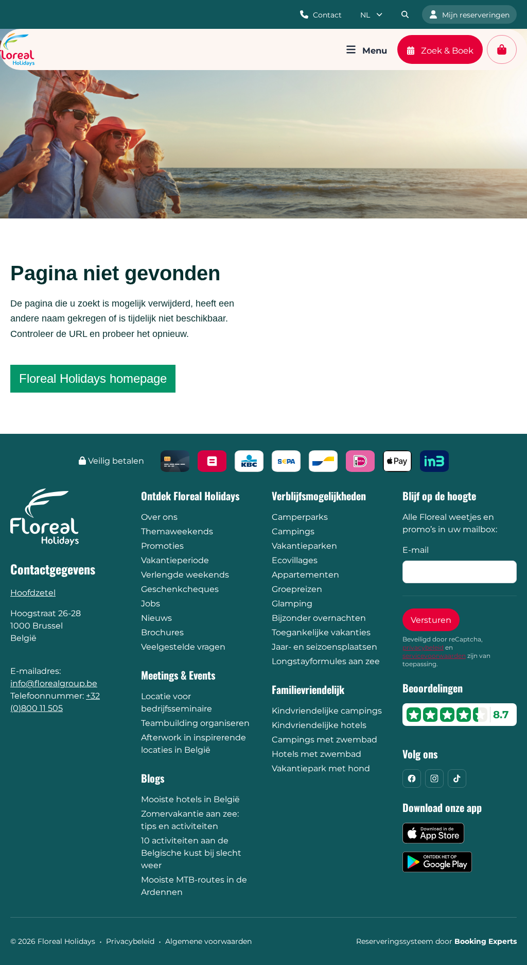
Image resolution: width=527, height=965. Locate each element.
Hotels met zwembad (316, 754)
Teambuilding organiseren (195, 723)
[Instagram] (434, 778)
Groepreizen (297, 589)
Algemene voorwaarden (208, 941)
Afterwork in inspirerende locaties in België (193, 744)
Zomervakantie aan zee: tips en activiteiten (190, 820)
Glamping (292, 603)
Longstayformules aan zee (326, 661)
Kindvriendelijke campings (327, 711)
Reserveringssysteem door (436, 941)
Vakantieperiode (175, 560)
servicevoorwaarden (434, 655)
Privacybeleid (130, 941)
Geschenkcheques (180, 589)
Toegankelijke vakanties (321, 632)
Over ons (159, 517)
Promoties (162, 546)
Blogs (152, 778)
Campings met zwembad (324, 739)
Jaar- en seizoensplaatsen (324, 647)
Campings (293, 531)
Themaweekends (177, 531)
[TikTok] (457, 778)
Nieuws (156, 618)
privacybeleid (423, 647)
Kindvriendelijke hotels (319, 725)
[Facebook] (411, 778)
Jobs (150, 603)
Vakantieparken (304, 546)
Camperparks (300, 517)
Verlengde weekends (185, 575)
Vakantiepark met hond (321, 768)
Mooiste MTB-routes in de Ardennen (194, 886)
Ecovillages (295, 560)
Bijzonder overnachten (319, 618)
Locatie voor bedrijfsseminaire (176, 702)
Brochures (162, 632)
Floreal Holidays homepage (93, 378)
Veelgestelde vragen (183, 647)
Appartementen (305, 575)
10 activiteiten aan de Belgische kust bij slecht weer (191, 853)
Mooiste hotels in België (190, 799)
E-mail (415, 550)
